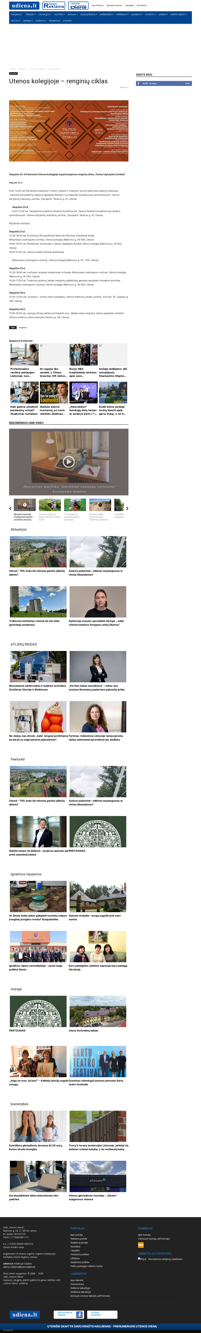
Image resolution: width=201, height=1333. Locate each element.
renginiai (23, 327)
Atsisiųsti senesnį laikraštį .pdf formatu (90, 1295)
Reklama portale (114, 5)
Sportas (149, 14)
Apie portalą (97, 5)
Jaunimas (136, 14)
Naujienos (16, 14)
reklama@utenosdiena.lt (23, 1266)
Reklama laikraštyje (80, 1287)
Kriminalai (121, 14)
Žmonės (30, 14)
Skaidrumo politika (80, 1262)
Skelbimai (129, 5)
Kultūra (58, 14)
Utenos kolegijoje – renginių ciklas (58, 81)
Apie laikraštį (77, 1280)
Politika (67, 20)
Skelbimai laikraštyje (81, 1291)
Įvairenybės (106, 14)
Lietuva (15, 20)
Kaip (188, 83)
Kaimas (162, 14)
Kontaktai (141, 5)
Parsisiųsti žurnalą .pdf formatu (154, 1238)
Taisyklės (75, 1250)
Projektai (54, 20)
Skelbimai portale (79, 1242)
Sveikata (39, 20)
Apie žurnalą (144, 1234)
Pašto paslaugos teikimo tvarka (87, 1266)
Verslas (72, 14)
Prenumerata (77, 1284)
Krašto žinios (178, 14)
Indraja (27, 20)
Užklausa (75, 1258)
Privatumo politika (80, 1254)
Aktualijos (44, 14)
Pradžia (12, 69)
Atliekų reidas (87, 14)
